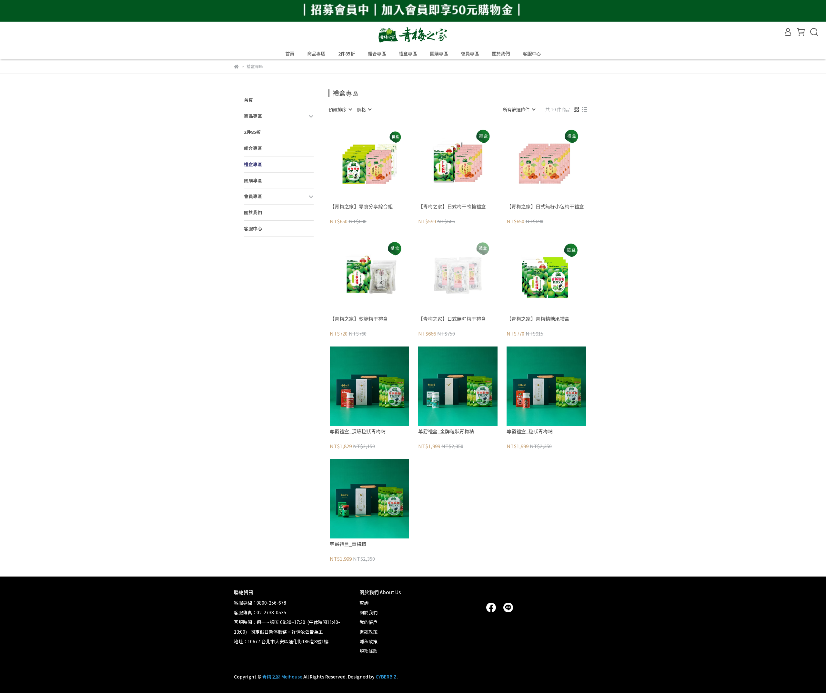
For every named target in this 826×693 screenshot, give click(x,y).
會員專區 (470, 53)
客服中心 (532, 53)
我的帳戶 (368, 622)
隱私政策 (368, 641)
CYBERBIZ (386, 676)
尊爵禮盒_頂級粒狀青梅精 (358, 431)
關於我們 (501, 53)
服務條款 (368, 651)
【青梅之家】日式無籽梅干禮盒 (452, 319)
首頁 (289, 53)
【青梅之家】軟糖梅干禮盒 (359, 319)
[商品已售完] (467, 273)
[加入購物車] (378, 161)
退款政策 (368, 631)
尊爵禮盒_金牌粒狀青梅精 (446, 431)
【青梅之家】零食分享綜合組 (361, 207)
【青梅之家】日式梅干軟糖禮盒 (452, 207)
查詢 (363, 602)
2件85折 (346, 53)
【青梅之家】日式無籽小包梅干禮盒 (545, 207)
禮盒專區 (408, 53)
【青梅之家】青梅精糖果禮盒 (538, 319)
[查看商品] (360, 161)
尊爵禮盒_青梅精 (348, 544)
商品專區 (316, 53)
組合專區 (377, 53)
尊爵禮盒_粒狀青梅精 (530, 431)
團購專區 (439, 53)
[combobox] (340, 109)
